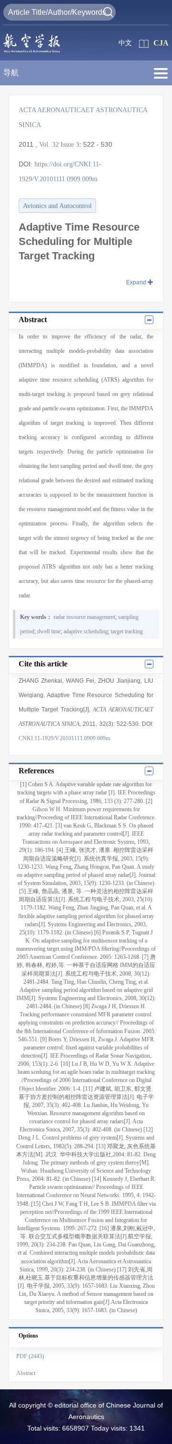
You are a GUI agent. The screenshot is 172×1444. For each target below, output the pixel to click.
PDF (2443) (30, 1356)
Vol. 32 (49, 144)
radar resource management (84, 617)
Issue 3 (70, 144)
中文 (125, 43)
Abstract (25, 1373)
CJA (161, 43)
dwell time (49, 631)
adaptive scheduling (86, 631)
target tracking (127, 631)
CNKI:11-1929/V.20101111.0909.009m (64, 738)
